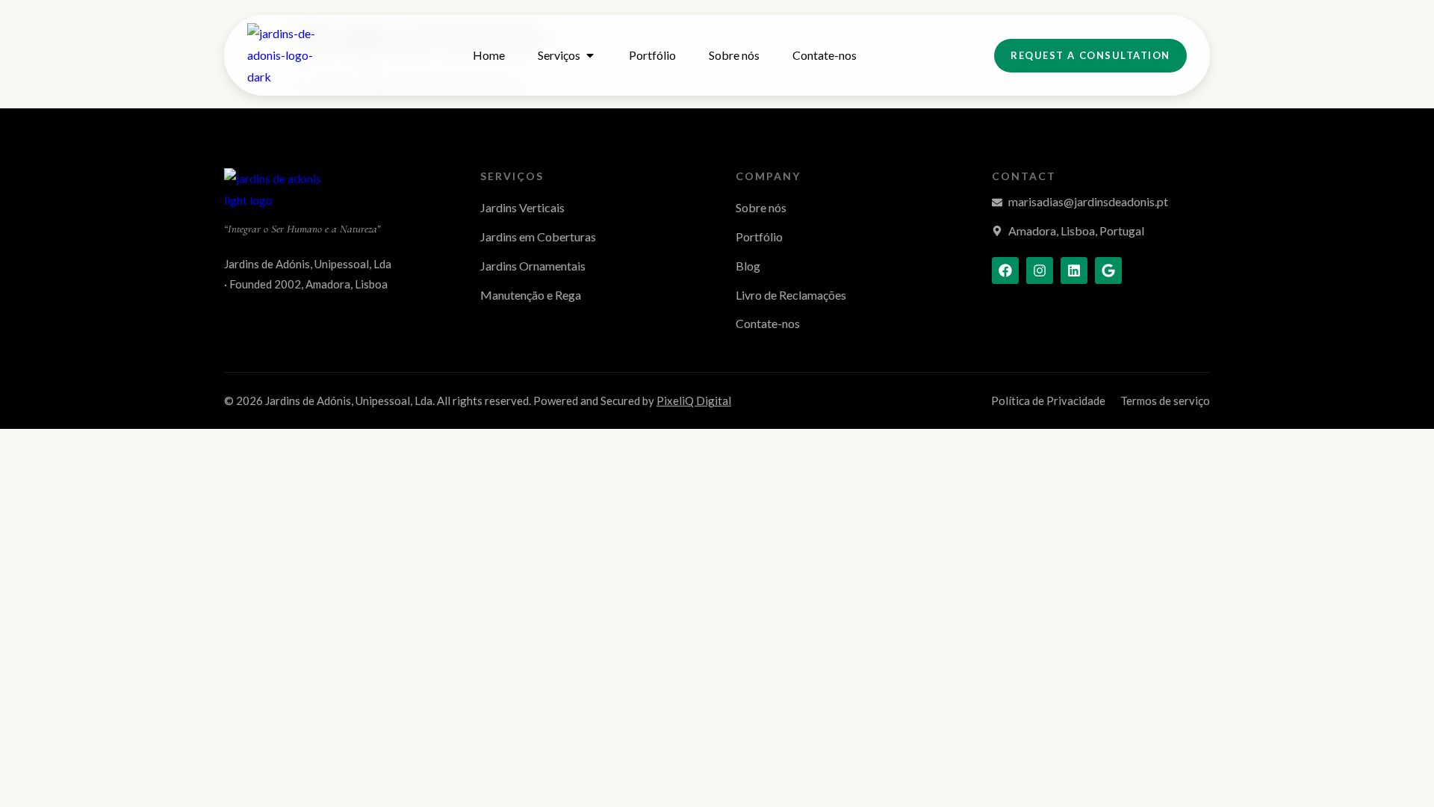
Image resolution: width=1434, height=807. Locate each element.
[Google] (1108, 270)
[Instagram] (1039, 270)
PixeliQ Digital (694, 400)
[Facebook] (1005, 270)
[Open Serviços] (590, 55)
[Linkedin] (1074, 270)
